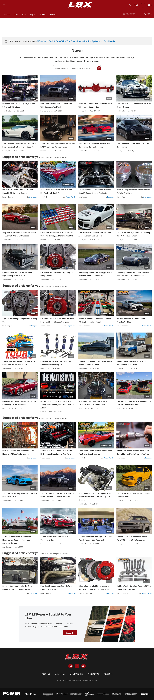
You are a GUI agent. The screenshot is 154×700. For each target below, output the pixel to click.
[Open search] (130, 5)
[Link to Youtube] (149, 5)
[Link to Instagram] (136, 5)
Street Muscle (71, 197)
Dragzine (110, 197)
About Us (46, 673)
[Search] (99, 68)
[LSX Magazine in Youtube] (83, 666)
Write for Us (93, 673)
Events (43, 14)
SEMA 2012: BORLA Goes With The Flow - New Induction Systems (68, 41)
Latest (7, 14)
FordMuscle (109, 41)
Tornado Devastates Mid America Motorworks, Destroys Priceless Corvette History (16, 539)
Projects (33, 14)
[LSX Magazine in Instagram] (70, 666)
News (16, 14)
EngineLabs (33, 197)
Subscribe (70, 633)
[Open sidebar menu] (3, 5)
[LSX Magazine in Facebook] (77, 666)
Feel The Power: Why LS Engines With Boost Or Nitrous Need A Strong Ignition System (95, 496)
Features (53, 14)
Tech (24, 14)
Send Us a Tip (76, 673)
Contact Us (60, 673)
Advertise (108, 673)
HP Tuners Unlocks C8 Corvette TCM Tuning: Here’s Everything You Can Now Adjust (57, 404)
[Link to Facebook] (143, 5)
